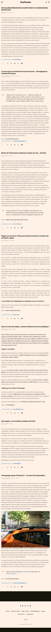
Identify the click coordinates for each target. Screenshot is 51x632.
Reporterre (7, 240)
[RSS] (23, 606)
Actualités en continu (15, 611)
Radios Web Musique (35, 611)
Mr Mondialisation (4, 329)
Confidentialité (29, 614)
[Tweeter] (11, 63)
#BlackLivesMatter (11, 574)
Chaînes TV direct (25, 611)
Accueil (7, 611)
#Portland (26, 572)
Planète (6, 12)
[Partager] (14, 63)
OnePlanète (25, 2)
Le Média (3, 12)
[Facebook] (20, 606)
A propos (43, 611)
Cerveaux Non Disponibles (6, 76)
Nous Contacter (21, 614)
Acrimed (2, 155)
